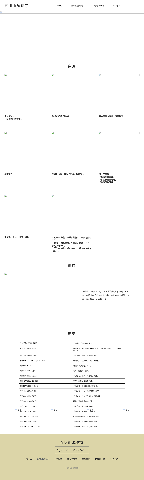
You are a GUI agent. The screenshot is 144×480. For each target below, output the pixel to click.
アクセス (116, 6)
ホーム (60, 6)
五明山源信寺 (77, 6)
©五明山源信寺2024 (72, 468)
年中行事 (58, 459)
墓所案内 (86, 459)
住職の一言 (99, 6)
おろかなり (72, 459)
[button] (78, 5)
